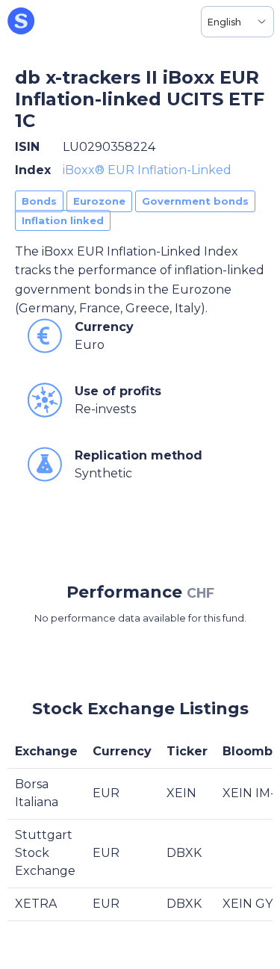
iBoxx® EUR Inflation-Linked (147, 170)
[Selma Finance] (21, 21)
